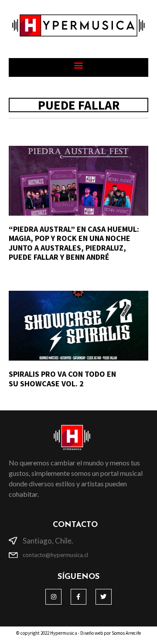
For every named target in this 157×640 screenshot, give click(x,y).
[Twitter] (103, 597)
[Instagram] (53, 597)
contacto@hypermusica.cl (55, 554)
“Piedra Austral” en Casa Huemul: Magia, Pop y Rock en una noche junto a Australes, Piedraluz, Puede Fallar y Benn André (74, 243)
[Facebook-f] (78, 597)
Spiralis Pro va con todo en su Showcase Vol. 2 (62, 379)
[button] (79, 65)
